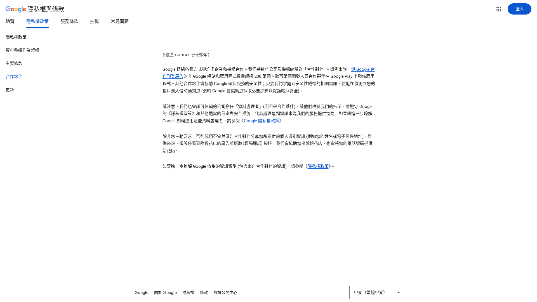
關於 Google (165, 292)
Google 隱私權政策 (261, 120)
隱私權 (188, 292)
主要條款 (14, 63)
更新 (10, 89)
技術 (94, 21)
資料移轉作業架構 (22, 50)
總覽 (10, 21)
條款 (204, 292)
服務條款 (69, 21)
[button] (498, 9)
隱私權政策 (37, 21)
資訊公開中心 (225, 292)
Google (142, 292)
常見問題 (120, 21)
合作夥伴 (14, 76)
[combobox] (377, 292)
